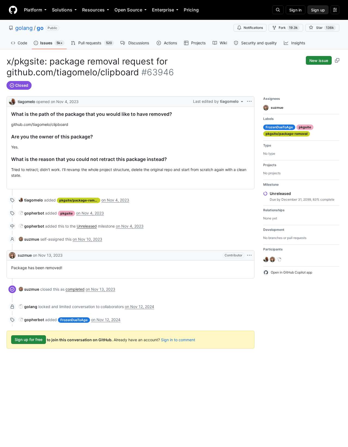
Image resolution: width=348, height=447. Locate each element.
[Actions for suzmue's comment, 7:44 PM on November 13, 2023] (249, 255)
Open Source (128, 10)
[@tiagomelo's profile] (12, 101)
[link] (31, 200)
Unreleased (87, 226)
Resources (93, 10)
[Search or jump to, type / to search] (278, 9)
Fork (288, 28)
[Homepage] (13, 9)
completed (75, 289)
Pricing (191, 10)
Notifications (253, 28)
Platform (33, 10)
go (40, 28)
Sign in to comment (178, 339)
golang (24, 28)
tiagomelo (26, 101)
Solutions (62, 10)
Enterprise (163, 10)
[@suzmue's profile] (12, 255)
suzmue (25, 255)
